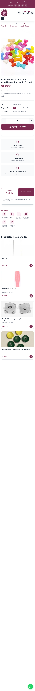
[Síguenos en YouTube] (26, 5)
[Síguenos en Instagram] (19, 5)
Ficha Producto (9, 192)
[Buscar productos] (19, 13)
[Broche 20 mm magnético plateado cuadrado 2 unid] (17, 309)
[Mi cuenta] (32, 13)
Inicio (2, 24)
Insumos (11, 262)
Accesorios (10, 24)
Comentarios (26, 192)
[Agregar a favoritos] (17, 133)
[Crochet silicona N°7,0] (17, 279)
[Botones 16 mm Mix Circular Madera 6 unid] (17, 339)
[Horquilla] (17, 248)
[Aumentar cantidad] (31, 120)
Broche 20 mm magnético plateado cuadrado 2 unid (17, 319)
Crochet (11, 292)
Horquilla (5, 258)
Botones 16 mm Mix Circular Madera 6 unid (16, 349)
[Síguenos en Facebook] (15, 5)
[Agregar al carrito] (31, 265)
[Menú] (2, 18)
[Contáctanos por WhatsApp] (22, 5)
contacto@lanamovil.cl (18, 2)
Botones (18, 24)
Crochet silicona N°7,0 (9, 288)
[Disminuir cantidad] (3, 120)
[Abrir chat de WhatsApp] (30, 686)
